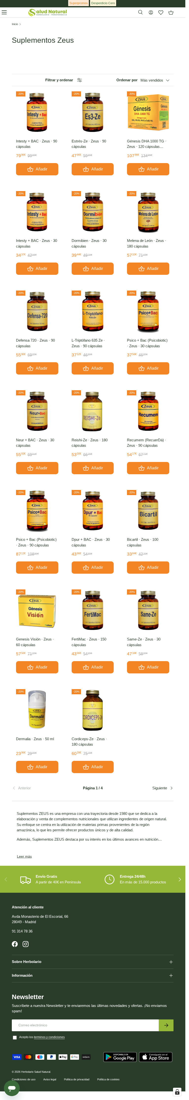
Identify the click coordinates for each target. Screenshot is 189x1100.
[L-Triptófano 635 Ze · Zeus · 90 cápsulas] (93, 312)
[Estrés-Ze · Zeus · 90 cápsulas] (93, 112)
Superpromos (78, 3)
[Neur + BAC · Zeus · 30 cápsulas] (37, 411)
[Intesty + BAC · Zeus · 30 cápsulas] (37, 212)
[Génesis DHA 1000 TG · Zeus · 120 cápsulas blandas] (148, 112)
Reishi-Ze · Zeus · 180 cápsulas (90, 443)
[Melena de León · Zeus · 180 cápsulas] (148, 212)
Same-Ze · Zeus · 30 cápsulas (143, 642)
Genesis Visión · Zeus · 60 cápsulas (35, 642)
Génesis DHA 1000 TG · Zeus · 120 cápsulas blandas (146, 144)
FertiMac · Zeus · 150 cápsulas (89, 642)
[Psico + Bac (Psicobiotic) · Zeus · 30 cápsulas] (148, 312)
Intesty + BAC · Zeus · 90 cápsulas (36, 144)
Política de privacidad (76, 1079)
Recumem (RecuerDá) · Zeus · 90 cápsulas (146, 443)
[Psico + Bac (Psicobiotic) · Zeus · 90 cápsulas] (37, 511)
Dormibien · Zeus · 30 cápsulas (89, 243)
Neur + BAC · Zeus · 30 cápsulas (35, 443)
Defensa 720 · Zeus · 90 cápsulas (35, 343)
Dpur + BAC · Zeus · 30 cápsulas (91, 542)
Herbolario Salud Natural (35, 1071)
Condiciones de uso (23, 1079)
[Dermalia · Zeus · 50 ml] (37, 710)
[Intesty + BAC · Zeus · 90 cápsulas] (37, 112)
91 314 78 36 (22, 931)
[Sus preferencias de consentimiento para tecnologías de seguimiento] (177, 1092)
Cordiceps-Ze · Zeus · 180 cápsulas (89, 742)
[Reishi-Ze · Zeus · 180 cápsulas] (93, 411)
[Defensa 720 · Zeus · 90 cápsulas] (37, 312)
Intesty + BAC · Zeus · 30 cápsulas (36, 243)
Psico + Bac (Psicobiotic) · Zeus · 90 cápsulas (36, 542)
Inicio (15, 24)
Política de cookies (108, 1079)
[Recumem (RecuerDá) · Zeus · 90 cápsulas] (148, 411)
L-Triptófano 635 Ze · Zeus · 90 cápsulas (88, 343)
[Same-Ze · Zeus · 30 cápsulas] (148, 610)
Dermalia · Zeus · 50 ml (35, 739)
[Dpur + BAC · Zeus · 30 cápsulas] (93, 511)
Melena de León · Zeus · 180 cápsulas (146, 243)
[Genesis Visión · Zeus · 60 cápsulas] (37, 610)
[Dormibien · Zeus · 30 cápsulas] (93, 212)
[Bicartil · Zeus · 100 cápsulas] (148, 511)
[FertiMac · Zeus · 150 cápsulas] (93, 610)
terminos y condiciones (49, 1037)
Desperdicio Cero (103, 3)
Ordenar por (127, 80)
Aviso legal (49, 1079)
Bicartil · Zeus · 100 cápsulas (142, 542)
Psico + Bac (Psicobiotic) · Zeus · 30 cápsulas (147, 343)
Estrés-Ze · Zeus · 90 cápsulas (89, 144)
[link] (39, 788)
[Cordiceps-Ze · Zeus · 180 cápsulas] (93, 710)
